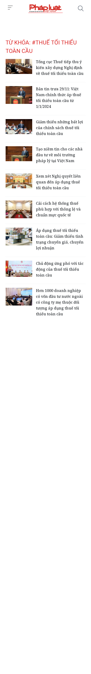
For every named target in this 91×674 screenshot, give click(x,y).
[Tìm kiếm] (81, 8)
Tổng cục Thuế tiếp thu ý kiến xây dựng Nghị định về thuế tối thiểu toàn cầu (60, 67)
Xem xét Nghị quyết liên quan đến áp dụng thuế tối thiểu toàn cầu (58, 182)
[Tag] (45, 8)
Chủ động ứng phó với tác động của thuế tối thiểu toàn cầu (60, 269)
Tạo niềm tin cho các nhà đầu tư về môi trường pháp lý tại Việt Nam (59, 154)
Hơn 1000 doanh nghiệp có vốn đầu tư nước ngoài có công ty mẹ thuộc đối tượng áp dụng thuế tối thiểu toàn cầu (59, 302)
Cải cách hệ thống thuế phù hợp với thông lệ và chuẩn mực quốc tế (58, 209)
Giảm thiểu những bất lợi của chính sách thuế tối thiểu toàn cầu (59, 127)
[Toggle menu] (10, 8)
